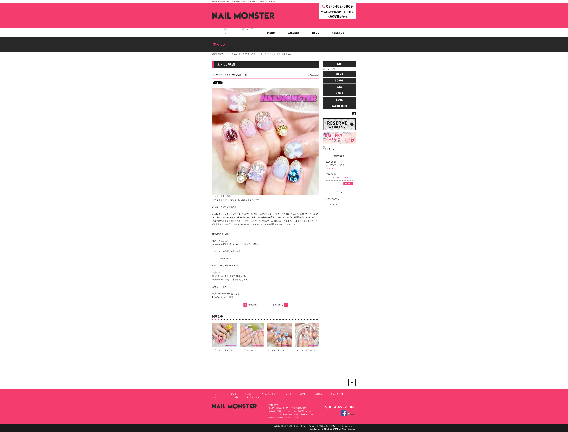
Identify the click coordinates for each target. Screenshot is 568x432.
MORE (348, 184)
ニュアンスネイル (248, 350)
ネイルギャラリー (269, 394)
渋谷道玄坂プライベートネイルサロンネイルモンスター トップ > (238, 54)
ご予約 (303, 394)
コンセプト (231, 394)
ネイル (267, 54)
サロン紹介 (234, 397)
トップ (215, 394)
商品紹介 (318, 394)
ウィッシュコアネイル (305, 350)
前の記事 (252, 305)
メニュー (249, 394)
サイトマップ (253, 397)
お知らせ (216, 397)
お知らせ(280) (332, 198)
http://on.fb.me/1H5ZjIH (223, 297)
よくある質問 (336, 394)
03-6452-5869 (339, 6)
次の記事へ (277, 305)
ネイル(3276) (332, 205)
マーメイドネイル (275, 350)
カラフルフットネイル (222, 350)
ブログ (289, 394)
